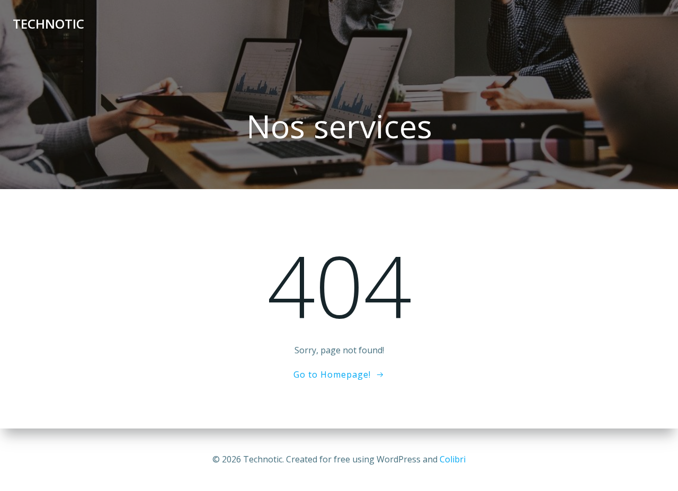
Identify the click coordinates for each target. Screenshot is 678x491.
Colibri (453, 459)
